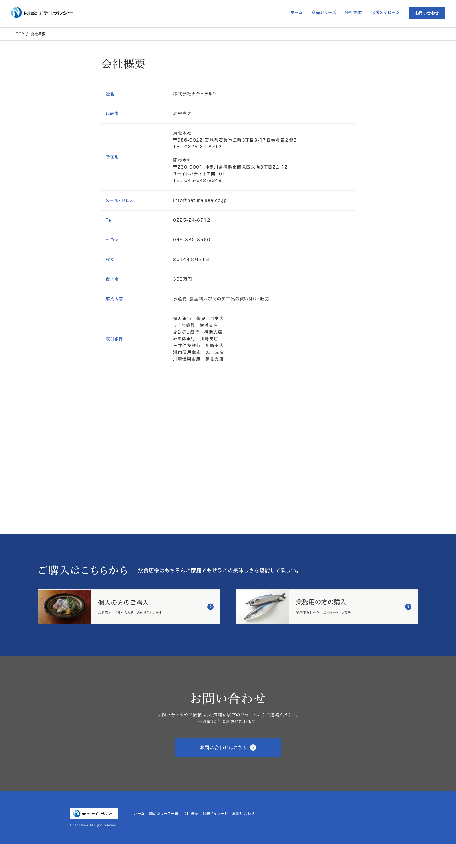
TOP (20, 34)
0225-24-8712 (191, 220)
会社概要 (38, 34)
